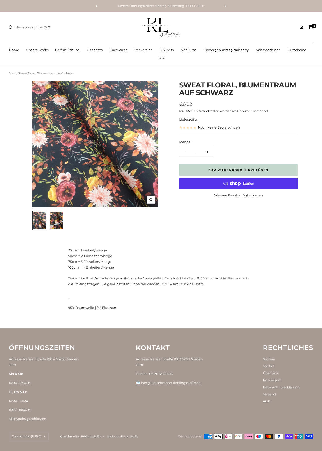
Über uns (270, 373)
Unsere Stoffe (37, 50)
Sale (161, 58)
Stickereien (143, 50)
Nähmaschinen (268, 50)
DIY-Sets (167, 50)
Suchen (269, 359)
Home (14, 50)
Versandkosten (207, 111)
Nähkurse (188, 50)
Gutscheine (297, 50)
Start (12, 73)
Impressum (272, 380)
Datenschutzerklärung (281, 387)
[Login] (302, 27)
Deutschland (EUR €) (27, 436)
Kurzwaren (118, 50)
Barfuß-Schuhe (67, 50)
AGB (266, 401)
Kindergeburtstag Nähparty (226, 50)
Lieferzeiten (188, 119)
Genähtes (95, 50)
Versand (269, 394)
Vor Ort (268, 366)
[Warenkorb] (311, 27)
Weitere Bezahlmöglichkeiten (238, 195)
